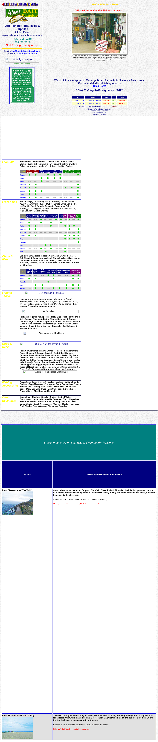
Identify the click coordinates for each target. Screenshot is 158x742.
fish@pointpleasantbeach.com (25, 51)
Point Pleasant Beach (26, 53)
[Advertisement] (99, 72)
